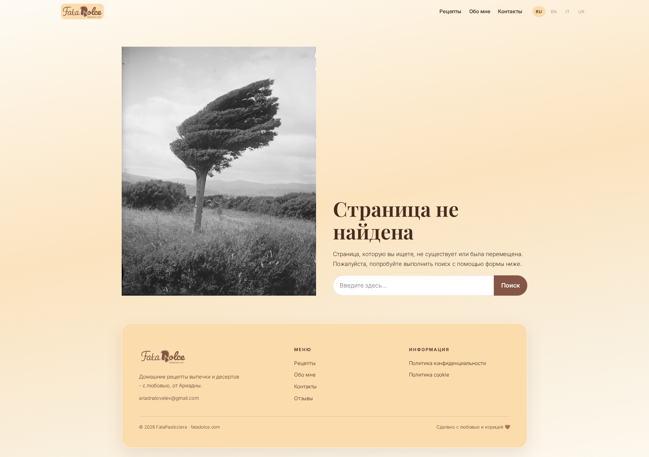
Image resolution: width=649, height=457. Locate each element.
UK (581, 11)
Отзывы (303, 398)
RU (539, 11)
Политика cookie (429, 374)
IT (568, 11)
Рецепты (450, 11)
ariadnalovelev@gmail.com (169, 398)
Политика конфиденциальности (447, 363)
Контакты (510, 11)
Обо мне (479, 11)
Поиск (510, 285)
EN (554, 11)
